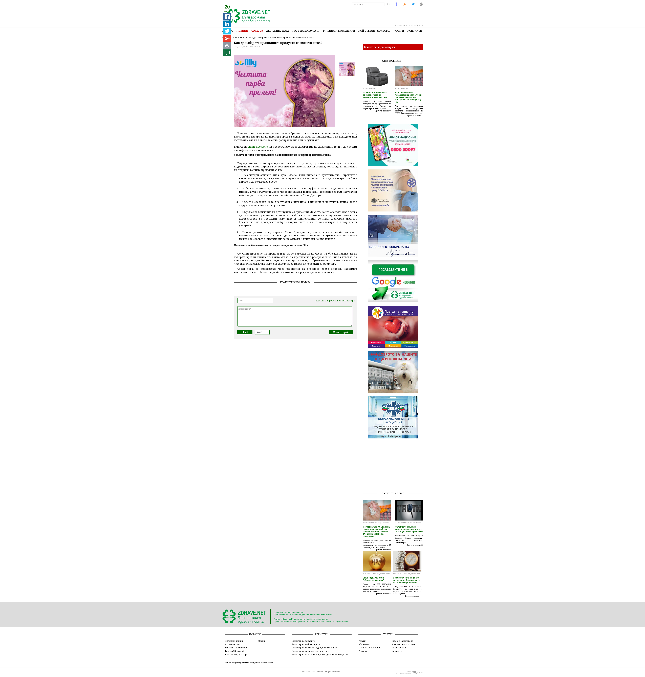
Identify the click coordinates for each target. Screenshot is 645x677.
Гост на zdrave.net (306, 30)
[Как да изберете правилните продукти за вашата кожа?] (246, 16)
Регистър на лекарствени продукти (310, 651)
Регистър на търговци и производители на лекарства (320, 654)
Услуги (399, 30)
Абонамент (364, 644)
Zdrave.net (305, 672)
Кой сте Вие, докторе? (374, 30)
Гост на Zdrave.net (234, 651)
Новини (242, 30)
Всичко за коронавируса (380, 47)
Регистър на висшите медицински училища (314, 647)
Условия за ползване (402, 641)
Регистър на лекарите (303, 641)
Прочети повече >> (383, 111)
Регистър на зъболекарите (306, 644)
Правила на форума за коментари (334, 300)
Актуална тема (277, 30)
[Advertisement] (362, 15)
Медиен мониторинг (369, 647)
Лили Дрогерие (258, 146)
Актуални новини (234, 641)
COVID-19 (257, 30)
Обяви (261, 641)
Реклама (362, 651)
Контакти (414, 30)
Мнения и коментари (339, 30)
